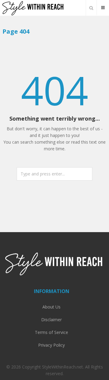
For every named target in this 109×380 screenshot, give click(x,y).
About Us (51, 307)
